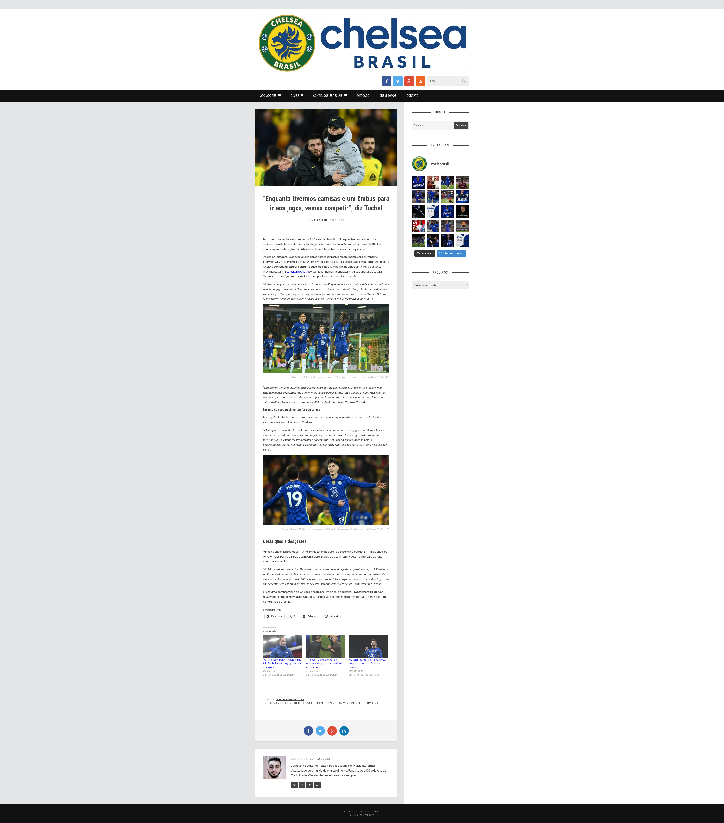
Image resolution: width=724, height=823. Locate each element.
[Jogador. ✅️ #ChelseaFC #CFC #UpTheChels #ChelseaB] (433, 196)
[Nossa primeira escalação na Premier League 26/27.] (447, 240)
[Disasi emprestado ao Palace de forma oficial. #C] (418, 226)
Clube (295, 95)
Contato (412, 95)
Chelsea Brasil (373, 811)
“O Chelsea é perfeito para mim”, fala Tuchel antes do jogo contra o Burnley (282, 663)
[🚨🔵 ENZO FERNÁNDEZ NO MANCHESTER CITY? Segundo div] (447, 226)
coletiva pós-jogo (297, 271)
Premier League (326, 703)
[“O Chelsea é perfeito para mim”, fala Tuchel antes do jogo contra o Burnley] (282, 646)
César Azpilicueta (280, 703)
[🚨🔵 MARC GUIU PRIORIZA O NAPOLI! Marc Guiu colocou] (447, 211)
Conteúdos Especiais (328, 95)
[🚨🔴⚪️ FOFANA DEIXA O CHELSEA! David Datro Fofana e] (462, 182)
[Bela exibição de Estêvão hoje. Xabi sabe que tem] (447, 182)
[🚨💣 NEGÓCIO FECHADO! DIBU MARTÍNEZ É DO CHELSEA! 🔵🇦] (462, 196)
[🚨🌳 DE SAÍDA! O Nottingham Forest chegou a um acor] (462, 226)
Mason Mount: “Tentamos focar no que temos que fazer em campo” (367, 663)
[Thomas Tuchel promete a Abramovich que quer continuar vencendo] (325, 646)
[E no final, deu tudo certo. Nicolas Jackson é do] (433, 182)
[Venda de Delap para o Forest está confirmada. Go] (462, 211)
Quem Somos (388, 95)
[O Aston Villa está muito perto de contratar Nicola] (433, 226)
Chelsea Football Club (290, 699)
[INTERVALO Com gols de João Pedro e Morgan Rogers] (433, 240)
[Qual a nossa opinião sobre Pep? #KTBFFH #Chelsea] (418, 196)
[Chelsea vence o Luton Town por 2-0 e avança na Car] (447, 196)
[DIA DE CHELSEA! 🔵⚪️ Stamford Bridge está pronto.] (433, 211)
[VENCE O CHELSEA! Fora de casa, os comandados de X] (418, 240)
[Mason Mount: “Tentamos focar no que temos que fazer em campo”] (368, 646)
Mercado (363, 95)
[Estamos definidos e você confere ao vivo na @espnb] (418, 211)
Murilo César (319, 220)
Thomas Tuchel (372, 703)
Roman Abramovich (349, 703)
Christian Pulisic (304, 703)
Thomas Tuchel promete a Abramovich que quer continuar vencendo (324, 663)
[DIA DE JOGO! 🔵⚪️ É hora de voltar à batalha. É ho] (462, 240)
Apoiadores (268, 95)
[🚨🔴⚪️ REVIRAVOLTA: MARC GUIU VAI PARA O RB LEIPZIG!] (418, 182)
